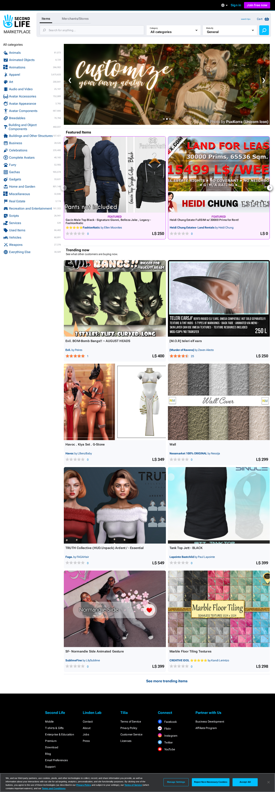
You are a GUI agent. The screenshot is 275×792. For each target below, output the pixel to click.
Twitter (168, 742)
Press (86, 740)
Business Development (209, 721)
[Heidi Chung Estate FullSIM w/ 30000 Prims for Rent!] (219, 174)
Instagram (170, 735)
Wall (173, 444)
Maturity (209, 28)
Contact (88, 721)
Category (154, 28)
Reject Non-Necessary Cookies (210, 782)
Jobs (86, 734)
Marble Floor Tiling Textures (191, 651)
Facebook (170, 721)
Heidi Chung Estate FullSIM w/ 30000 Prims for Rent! (204, 219)
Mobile (49, 721)
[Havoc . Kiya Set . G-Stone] (115, 402)
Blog (48, 753)
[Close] (268, 782)
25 (192, 356)
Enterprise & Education (59, 734)
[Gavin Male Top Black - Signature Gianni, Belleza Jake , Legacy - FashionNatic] (115, 174)
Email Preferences (56, 760)
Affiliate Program (206, 728)
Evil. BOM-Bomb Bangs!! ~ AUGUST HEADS (97, 341)
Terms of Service (130, 721)
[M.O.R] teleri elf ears (186, 341)
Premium (50, 740)
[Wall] (219, 402)
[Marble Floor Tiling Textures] (219, 609)
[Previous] (64, 188)
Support (50, 766)
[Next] (270, 188)
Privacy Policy (128, 728)
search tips (245, 19)
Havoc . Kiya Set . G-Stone (85, 444)
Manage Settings (176, 782)
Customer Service (131, 734)
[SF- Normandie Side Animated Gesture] (115, 609)
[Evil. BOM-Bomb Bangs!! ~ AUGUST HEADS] (115, 298)
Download (51, 747)
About (86, 728)
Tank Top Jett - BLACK (186, 548)
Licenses (126, 740)
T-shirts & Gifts (54, 728)
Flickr (167, 728)
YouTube (169, 749)
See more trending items (167, 681)
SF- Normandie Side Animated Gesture (94, 651)
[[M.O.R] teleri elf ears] (219, 298)
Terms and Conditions (53, 788)
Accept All (245, 782)
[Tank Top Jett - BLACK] (219, 505)
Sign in (236, 5)
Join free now (257, 5)
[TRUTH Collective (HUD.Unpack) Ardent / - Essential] (115, 505)
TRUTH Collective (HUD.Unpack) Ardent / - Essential (104, 548)
